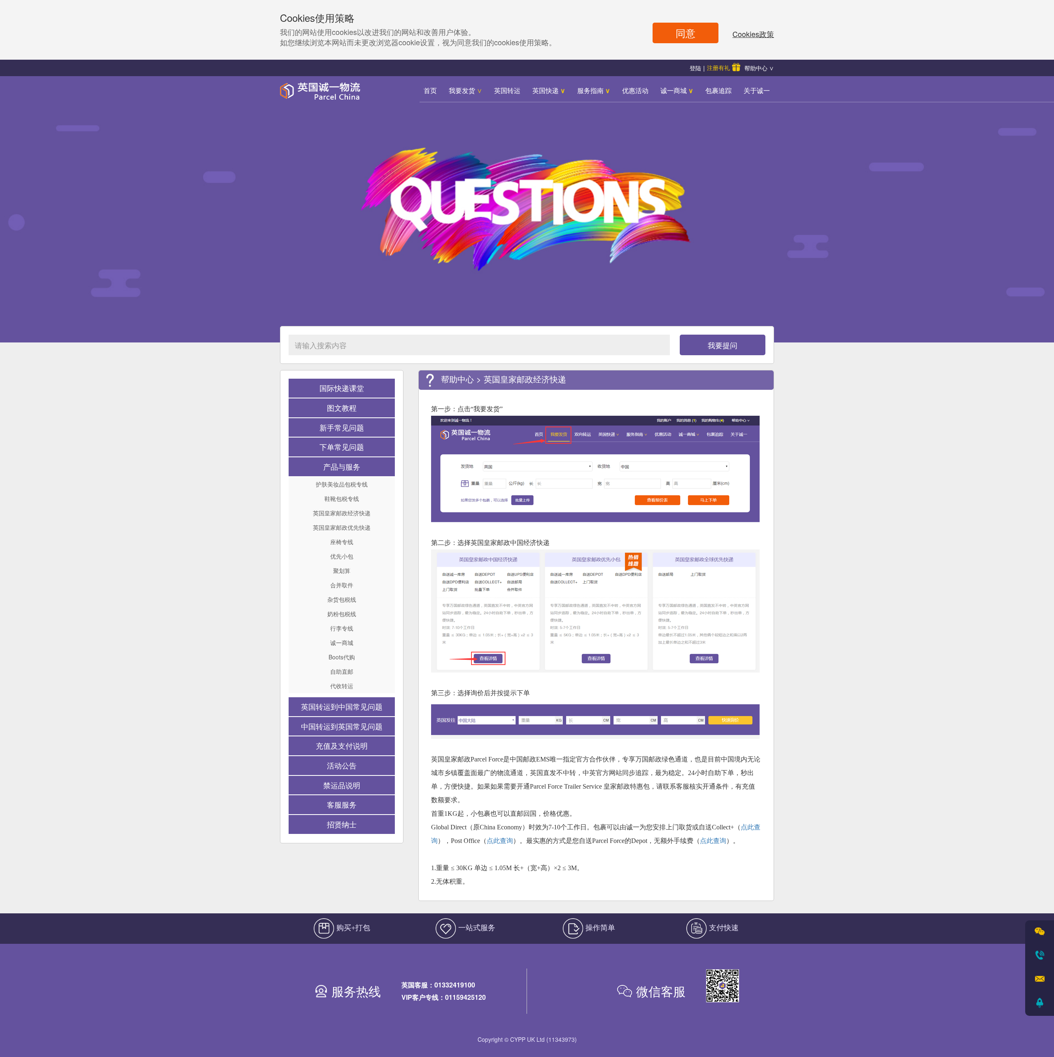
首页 (430, 90)
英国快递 (548, 90)
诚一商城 (676, 90)
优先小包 (341, 556)
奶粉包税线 (341, 614)
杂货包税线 (341, 599)
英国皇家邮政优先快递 (342, 527)
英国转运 (507, 90)
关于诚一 (757, 90)
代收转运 (341, 686)
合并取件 (341, 585)
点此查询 (500, 840)
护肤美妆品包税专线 (342, 484)
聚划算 (341, 570)
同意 (685, 33)
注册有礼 (718, 67)
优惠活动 (635, 90)
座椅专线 (341, 542)
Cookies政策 (753, 33)
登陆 (695, 68)
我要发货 (465, 90)
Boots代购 (342, 657)
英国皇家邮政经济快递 (342, 513)
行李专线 (341, 628)
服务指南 (593, 90)
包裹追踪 (718, 90)
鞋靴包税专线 (341, 498)
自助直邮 (341, 671)
